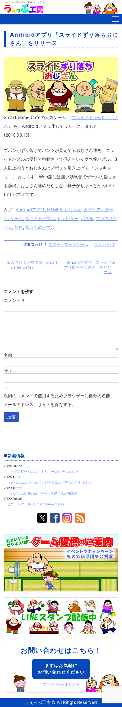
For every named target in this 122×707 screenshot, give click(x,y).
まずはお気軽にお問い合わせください (61, 669)
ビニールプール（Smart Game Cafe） (36, 504)
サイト (10, 370)
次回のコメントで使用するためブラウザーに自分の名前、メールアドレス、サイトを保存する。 (59, 400)
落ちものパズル (40, 227)
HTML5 (54, 209)
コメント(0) (104, 244)
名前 (8, 354)
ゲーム (16, 218)
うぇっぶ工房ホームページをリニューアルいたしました (49, 482)
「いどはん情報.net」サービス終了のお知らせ (42, 493)
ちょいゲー (68, 218)
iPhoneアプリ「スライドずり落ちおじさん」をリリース (88, 267)
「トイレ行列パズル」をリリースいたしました (43, 471)
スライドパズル (40, 218)
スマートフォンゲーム (68, 244)
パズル (87, 218)
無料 (18, 227)
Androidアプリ (30, 209)
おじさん (72, 209)
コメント (14, 300)
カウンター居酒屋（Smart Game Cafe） (33, 264)
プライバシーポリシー (61, 684)
